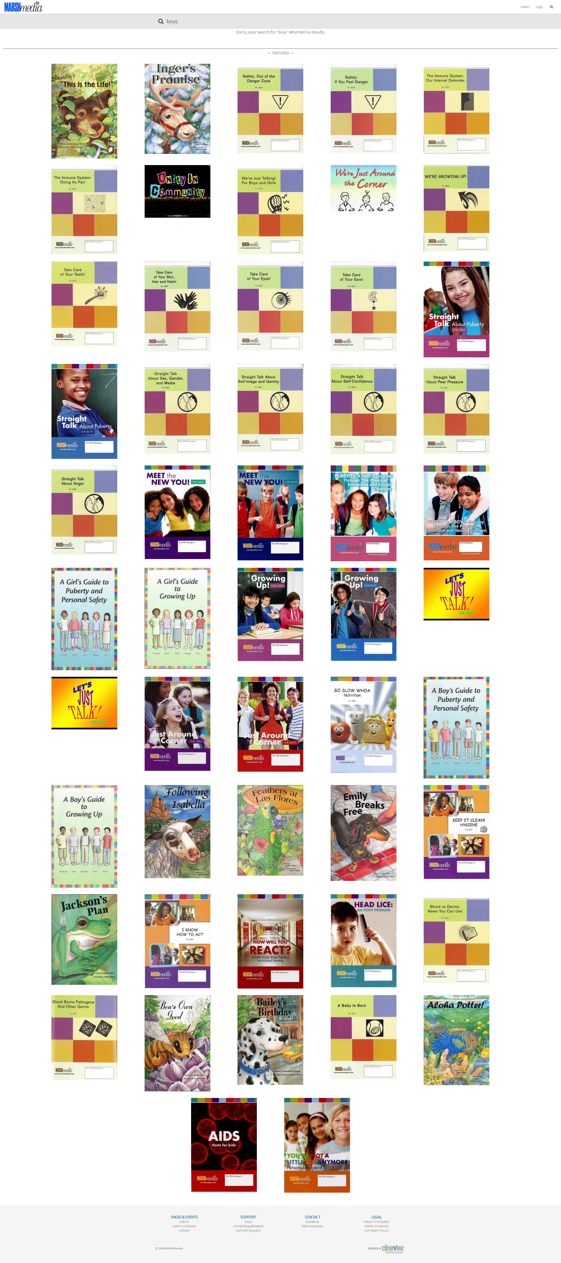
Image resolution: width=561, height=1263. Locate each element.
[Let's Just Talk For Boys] (94, 703)
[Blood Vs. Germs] (467, 939)
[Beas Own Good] (188, 1043)
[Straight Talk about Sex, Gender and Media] (188, 409)
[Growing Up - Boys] (374, 614)
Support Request (248, 1231)
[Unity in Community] (188, 191)
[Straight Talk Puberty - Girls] (467, 309)
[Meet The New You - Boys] (280, 512)
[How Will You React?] (280, 941)
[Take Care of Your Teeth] (94, 304)
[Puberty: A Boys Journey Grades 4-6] (467, 512)
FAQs (248, 1222)
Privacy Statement (377, 1222)
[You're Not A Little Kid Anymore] (327, 1145)
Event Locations (184, 1226)
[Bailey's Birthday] (280, 1040)
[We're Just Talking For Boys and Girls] (280, 210)
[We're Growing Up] (467, 208)
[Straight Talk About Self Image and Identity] (280, 408)
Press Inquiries (312, 1226)
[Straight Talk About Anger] (94, 510)
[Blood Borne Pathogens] (94, 1037)
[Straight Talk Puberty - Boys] (94, 411)
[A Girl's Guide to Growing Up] (188, 618)
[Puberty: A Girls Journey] (374, 513)
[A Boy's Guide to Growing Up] (94, 836)
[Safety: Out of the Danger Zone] (280, 109)
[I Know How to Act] (188, 941)
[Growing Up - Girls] (280, 614)
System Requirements (248, 1226)
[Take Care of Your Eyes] (280, 306)
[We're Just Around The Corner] (374, 188)
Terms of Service (376, 1226)
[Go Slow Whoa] (374, 725)
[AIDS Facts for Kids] (234, 1145)
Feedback (312, 1222)
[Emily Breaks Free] (374, 833)
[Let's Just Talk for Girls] (467, 594)
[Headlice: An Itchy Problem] (374, 940)
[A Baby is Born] (374, 1037)
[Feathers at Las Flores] (280, 830)
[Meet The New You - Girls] (188, 512)
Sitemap (184, 1231)
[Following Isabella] (188, 831)
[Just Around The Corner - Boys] (280, 724)
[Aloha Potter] (467, 1040)
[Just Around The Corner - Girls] (188, 724)
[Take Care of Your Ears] (374, 307)
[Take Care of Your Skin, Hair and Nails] (188, 307)
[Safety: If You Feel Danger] (374, 109)
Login (539, 7)
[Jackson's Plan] (94, 939)
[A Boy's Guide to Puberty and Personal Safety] (467, 727)
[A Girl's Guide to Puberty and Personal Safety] (94, 619)
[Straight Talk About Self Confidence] (374, 409)
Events (184, 1222)
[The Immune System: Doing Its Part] (94, 209)
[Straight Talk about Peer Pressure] (467, 409)
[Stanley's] (94, 111)
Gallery (525, 7)
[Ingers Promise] (188, 109)
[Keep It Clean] (467, 832)
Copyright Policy (376, 1231)
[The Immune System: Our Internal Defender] (467, 109)
